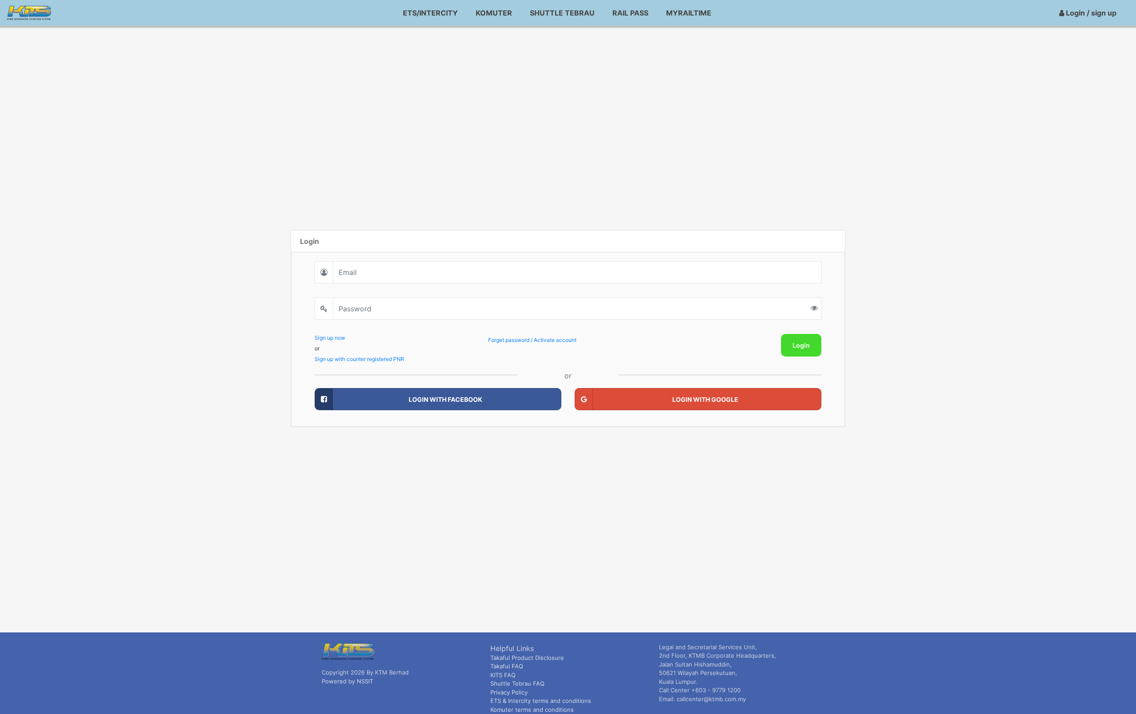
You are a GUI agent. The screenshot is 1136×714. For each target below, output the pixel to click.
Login (801, 345)
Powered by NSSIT (347, 681)
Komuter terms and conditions (532, 709)
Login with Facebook (445, 399)
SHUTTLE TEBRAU (562, 12)
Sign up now (330, 337)
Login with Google (705, 399)
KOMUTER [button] (494, 12)
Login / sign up (1090, 12)
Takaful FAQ (506, 666)
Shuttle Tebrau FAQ (517, 683)
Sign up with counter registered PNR (359, 359)
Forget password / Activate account (532, 340)
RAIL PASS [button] (630, 12)
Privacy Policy (509, 692)
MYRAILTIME (688, 12)
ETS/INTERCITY (430, 12)
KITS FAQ (503, 675)
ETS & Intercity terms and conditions (540, 700)
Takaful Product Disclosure (527, 657)
